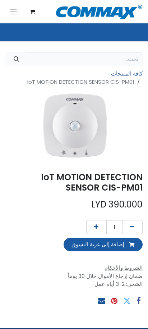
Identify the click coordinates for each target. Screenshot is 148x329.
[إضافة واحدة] (96, 227)
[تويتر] (127, 301)
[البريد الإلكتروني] (101, 301)
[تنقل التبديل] (13, 12)
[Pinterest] (114, 301)
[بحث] (16, 59)
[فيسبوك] (139, 301)
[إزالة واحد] (132, 227)
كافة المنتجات (127, 73)
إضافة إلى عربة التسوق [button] (98, 244)
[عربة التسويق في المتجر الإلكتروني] (32, 12)
